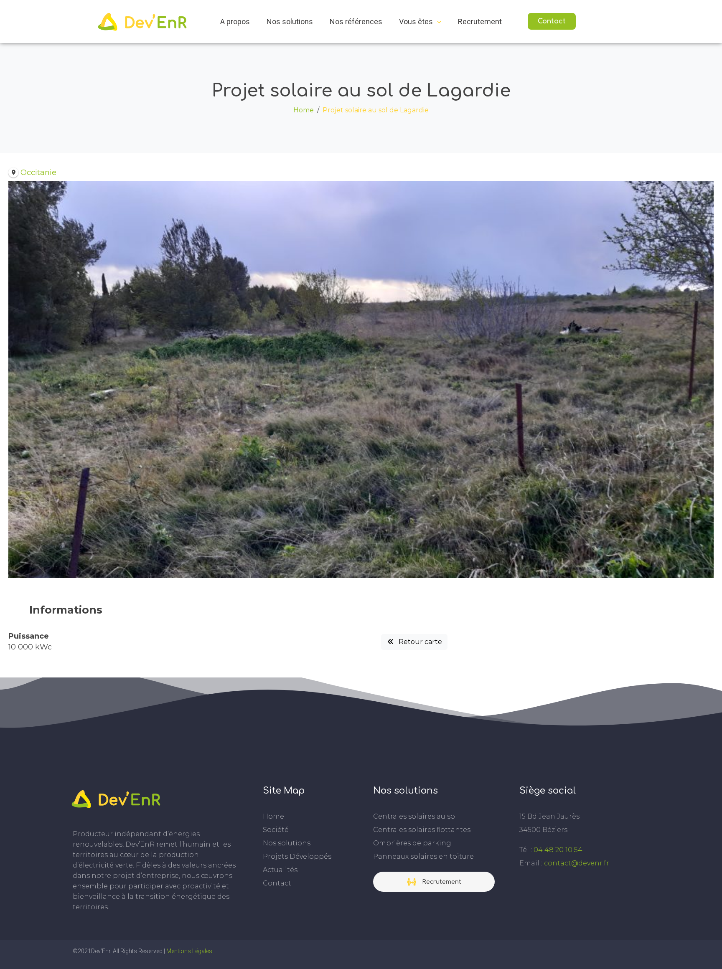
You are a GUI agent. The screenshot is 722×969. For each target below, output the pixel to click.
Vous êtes (416, 21)
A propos (235, 21)
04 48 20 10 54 (558, 850)
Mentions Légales (189, 951)
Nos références (356, 21)
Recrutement (480, 21)
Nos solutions (290, 21)
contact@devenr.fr (576, 863)
